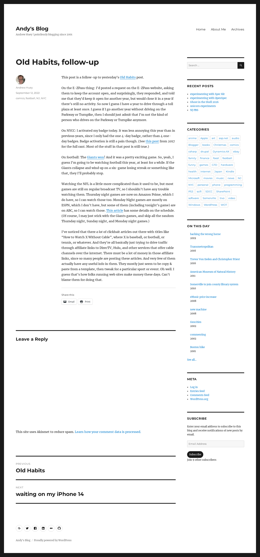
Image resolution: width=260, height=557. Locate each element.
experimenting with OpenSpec (208, 98)
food (216, 158)
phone (216, 184)
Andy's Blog (32, 28)
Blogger (193, 144)
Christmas (220, 144)
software (193, 198)
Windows (194, 204)
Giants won (95, 157)
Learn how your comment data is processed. (108, 432)
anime (192, 138)
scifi (199, 191)
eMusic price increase (203, 297)
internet (205, 171)
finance (204, 158)
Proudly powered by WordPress (53, 540)
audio (235, 138)
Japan (218, 171)
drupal (205, 151)
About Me (218, 29)
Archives (237, 29)
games (203, 164)
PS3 (190, 191)
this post (152, 141)
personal (203, 184)
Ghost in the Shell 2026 (204, 102)
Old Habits (128, 77)
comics (20, 98)
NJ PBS (194, 110)
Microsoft (194, 178)
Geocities (195, 322)
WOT (224, 204)
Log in (194, 387)
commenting (198, 334)
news (231, 178)
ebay (236, 151)
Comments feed (199, 395)
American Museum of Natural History (212, 271)
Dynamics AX (221, 151)
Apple (204, 138)
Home (201, 29)
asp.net (223, 138)
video (231, 198)
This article (114, 210)
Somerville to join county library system (214, 284)
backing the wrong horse (205, 234)
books (206, 144)
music (220, 178)
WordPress (210, 204)
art (213, 138)
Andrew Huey (24, 87)
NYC (43, 98)
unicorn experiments (203, 106)
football (30, 98)
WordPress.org (199, 399)
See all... (191, 359)
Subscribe (195, 454)
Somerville (209, 198)
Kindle (230, 171)
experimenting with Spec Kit (207, 94)
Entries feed (197, 391)
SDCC (208, 191)
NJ (38, 98)
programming (233, 184)
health (192, 171)
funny (192, 164)
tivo (222, 198)
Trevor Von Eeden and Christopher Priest (215, 259)
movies (207, 178)
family (192, 158)
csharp (192, 151)
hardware (227, 164)
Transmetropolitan (201, 246)
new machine (198, 309)
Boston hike (197, 347)
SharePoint (223, 191)
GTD (214, 164)
